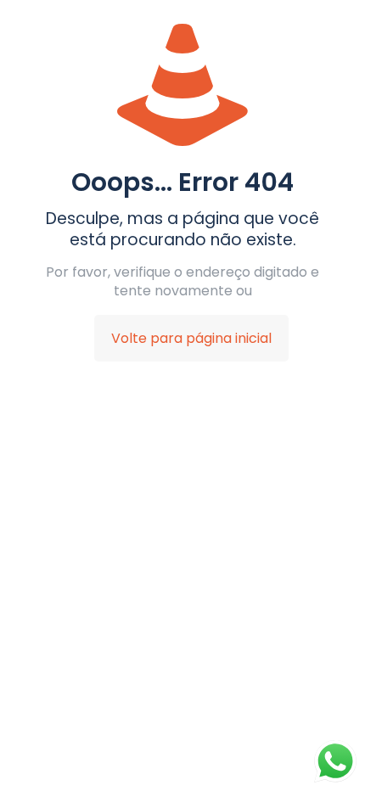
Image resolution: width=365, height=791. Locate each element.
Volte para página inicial (191, 338)
